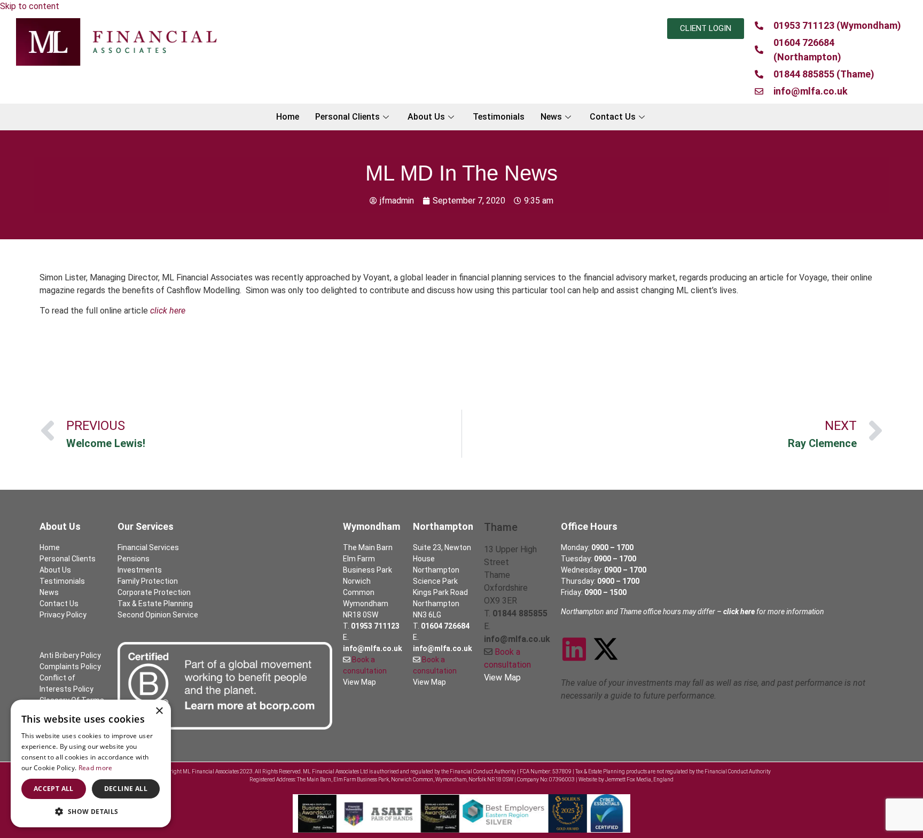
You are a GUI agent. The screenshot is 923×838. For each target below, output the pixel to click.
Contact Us (613, 117)
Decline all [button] (125, 788)
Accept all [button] (54, 788)
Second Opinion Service (158, 614)
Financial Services (148, 547)
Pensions (134, 558)
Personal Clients (347, 117)
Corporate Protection (154, 592)
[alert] (91, 763)
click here (167, 311)
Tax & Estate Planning (155, 603)
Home (287, 117)
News (551, 117)
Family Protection (148, 581)
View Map (359, 682)
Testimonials (499, 117)
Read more (96, 767)
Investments (140, 570)
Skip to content (29, 6)
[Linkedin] (574, 649)
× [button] (159, 711)
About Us (426, 117)
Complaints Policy (70, 666)
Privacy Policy (63, 614)
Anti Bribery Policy (70, 655)
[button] (90, 811)
